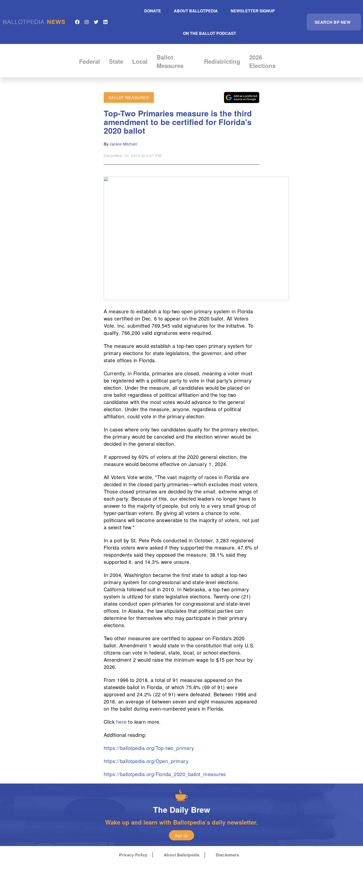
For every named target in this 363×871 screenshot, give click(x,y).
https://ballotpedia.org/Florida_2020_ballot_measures (165, 774)
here (121, 721)
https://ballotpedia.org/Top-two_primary (149, 747)
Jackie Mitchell (123, 144)
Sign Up (181, 835)
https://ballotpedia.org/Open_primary (146, 761)
